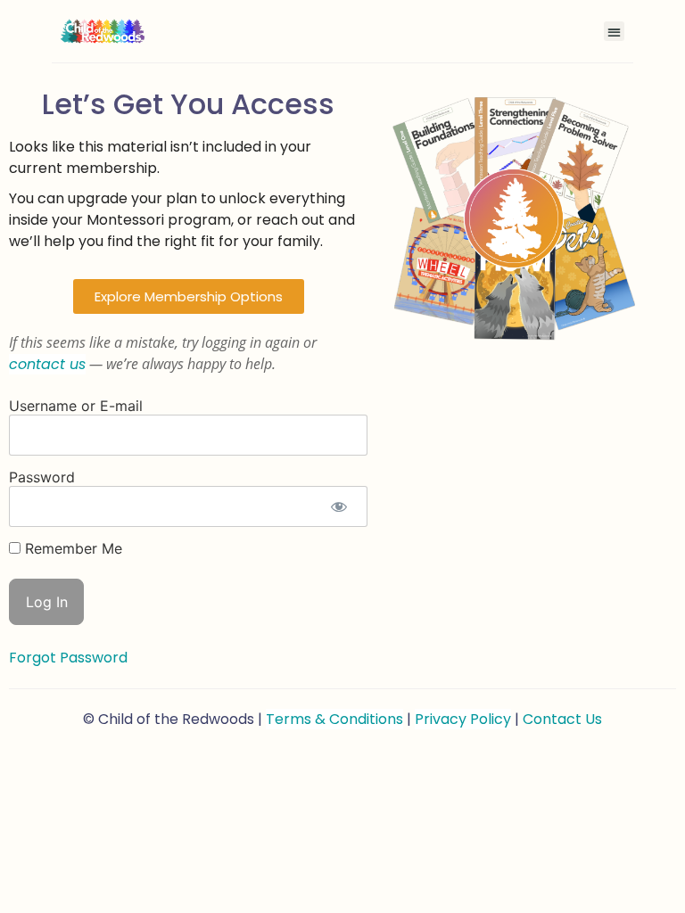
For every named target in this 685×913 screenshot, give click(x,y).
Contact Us (562, 719)
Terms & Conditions (334, 719)
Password (42, 477)
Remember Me (71, 548)
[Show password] (339, 506)
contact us (47, 364)
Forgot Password (68, 657)
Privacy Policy (463, 719)
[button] (614, 31)
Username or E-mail (76, 406)
